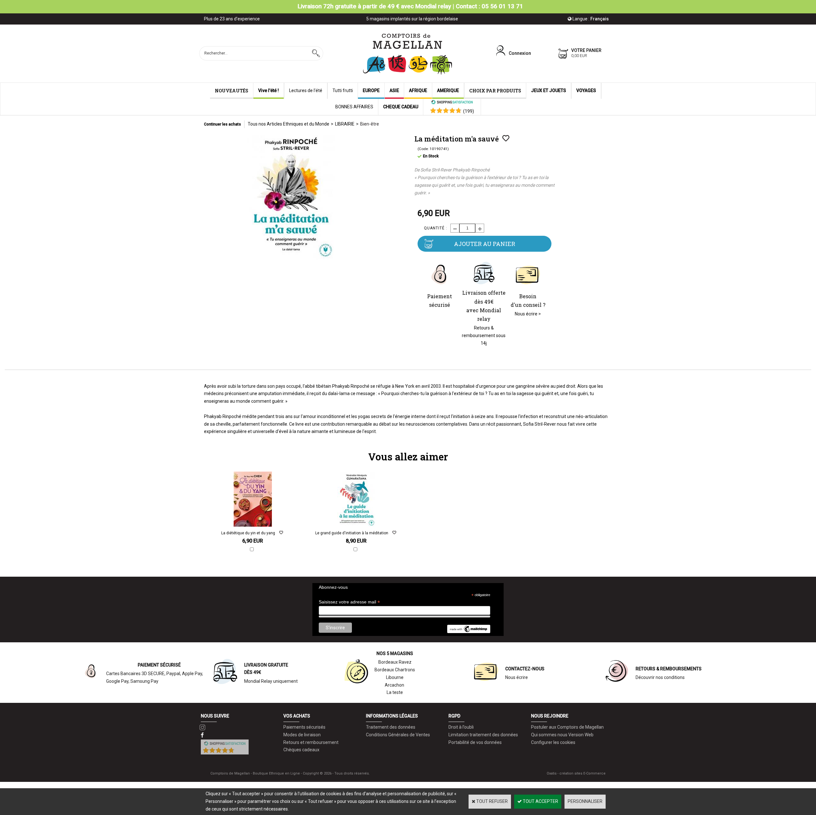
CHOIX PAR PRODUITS (495, 91)
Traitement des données (390, 727)
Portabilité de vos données (475, 742)
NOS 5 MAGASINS (394, 653)
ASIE (394, 90)
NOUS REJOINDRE (549, 715)
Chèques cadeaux (301, 749)
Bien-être (369, 123)
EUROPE (371, 90)
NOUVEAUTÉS (231, 91)
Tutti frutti (342, 90)
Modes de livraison (302, 734)
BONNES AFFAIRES (354, 106)
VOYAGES (586, 90)
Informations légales (392, 715)
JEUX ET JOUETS (548, 90)
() (468, 111)
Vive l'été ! (268, 90)
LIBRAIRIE (344, 123)
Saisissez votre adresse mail (349, 602)
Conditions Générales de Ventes (398, 734)
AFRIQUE (418, 90)
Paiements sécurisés (304, 727)
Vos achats (296, 715)
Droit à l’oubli (461, 727)
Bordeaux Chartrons (395, 669)
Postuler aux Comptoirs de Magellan (567, 727)
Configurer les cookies (553, 742)
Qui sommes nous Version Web (562, 734)
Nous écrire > (528, 313)
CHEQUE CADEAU (400, 106)
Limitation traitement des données (483, 734)
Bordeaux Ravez (395, 662)
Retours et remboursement (311, 742)
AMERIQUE (448, 90)
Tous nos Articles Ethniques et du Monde (288, 123)
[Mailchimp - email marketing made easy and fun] (468, 631)
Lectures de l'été (305, 90)
